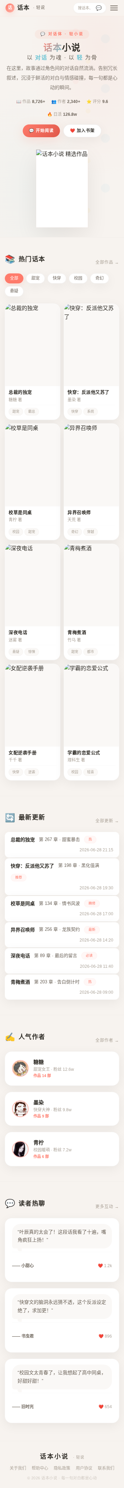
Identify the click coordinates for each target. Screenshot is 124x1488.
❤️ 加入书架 (82, 130)
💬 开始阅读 (41, 130)
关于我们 (18, 1468)
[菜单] (114, 8)
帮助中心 (40, 1468)
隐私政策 (62, 1468)
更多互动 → (107, 1206)
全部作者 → (107, 1040)
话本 (26, 7)
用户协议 (84, 1468)
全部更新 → (107, 820)
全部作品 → (107, 262)
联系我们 (106, 1468)
